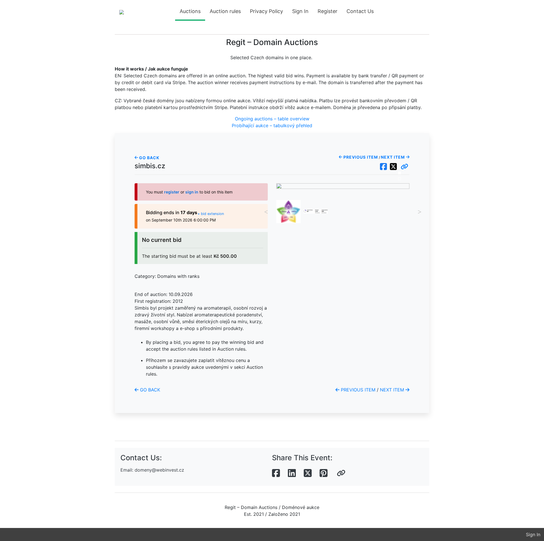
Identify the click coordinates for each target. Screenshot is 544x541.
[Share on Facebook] (276, 473)
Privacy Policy (266, 11)
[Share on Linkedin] (292, 473)
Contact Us (360, 11)
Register (327, 11)
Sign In (300, 11)
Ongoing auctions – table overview (272, 119)
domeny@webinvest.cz (159, 470)
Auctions (190, 11)
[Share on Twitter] (308, 473)
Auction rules (225, 11)
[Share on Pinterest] (324, 473)
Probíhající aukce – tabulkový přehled (272, 125)
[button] (404, 167)
